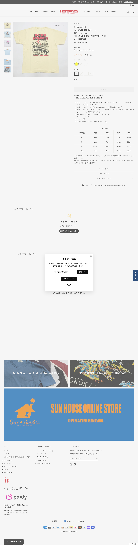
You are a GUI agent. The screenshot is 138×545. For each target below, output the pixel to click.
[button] (133, 544)
